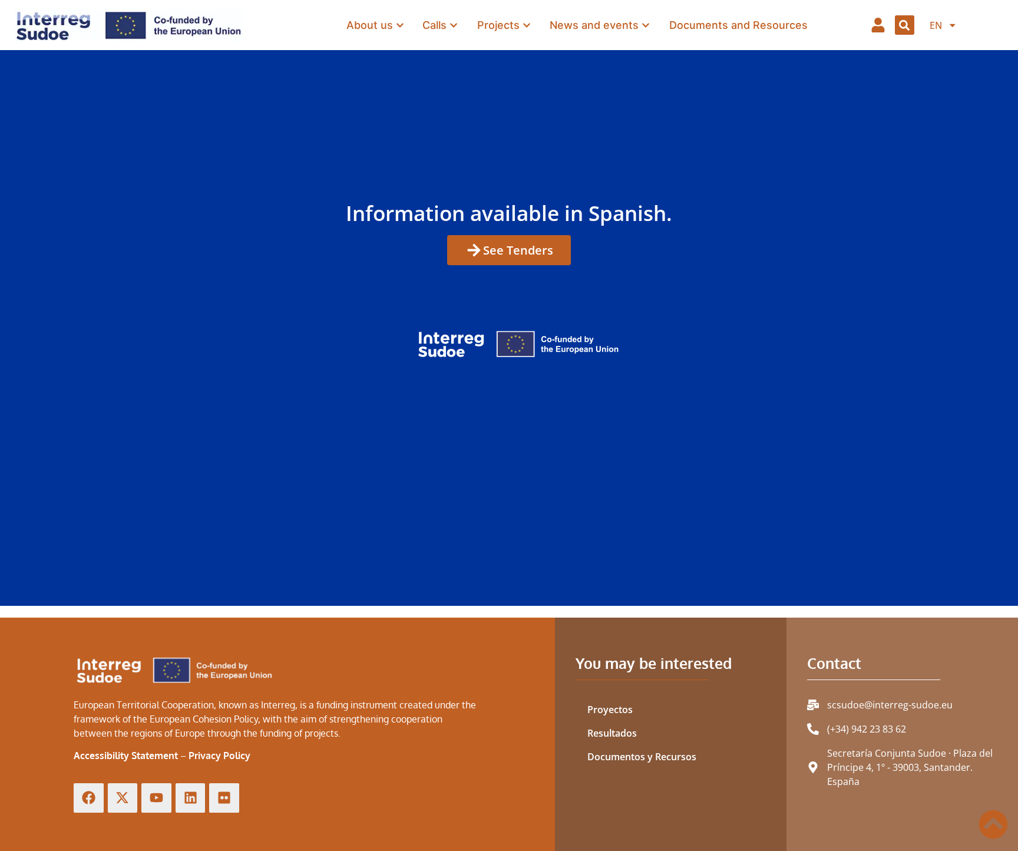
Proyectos (610, 709)
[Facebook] (89, 798)
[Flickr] (224, 798)
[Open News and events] (646, 25)
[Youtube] (156, 798)
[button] (904, 25)
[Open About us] (400, 25)
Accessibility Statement (126, 755)
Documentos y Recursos (641, 756)
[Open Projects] (527, 25)
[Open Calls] (453, 25)
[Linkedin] (191, 798)
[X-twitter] (123, 798)
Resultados (612, 733)
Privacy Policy (219, 755)
